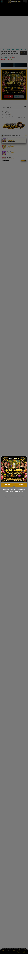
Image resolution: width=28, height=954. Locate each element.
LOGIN (21, 485)
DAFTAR (7, 485)
